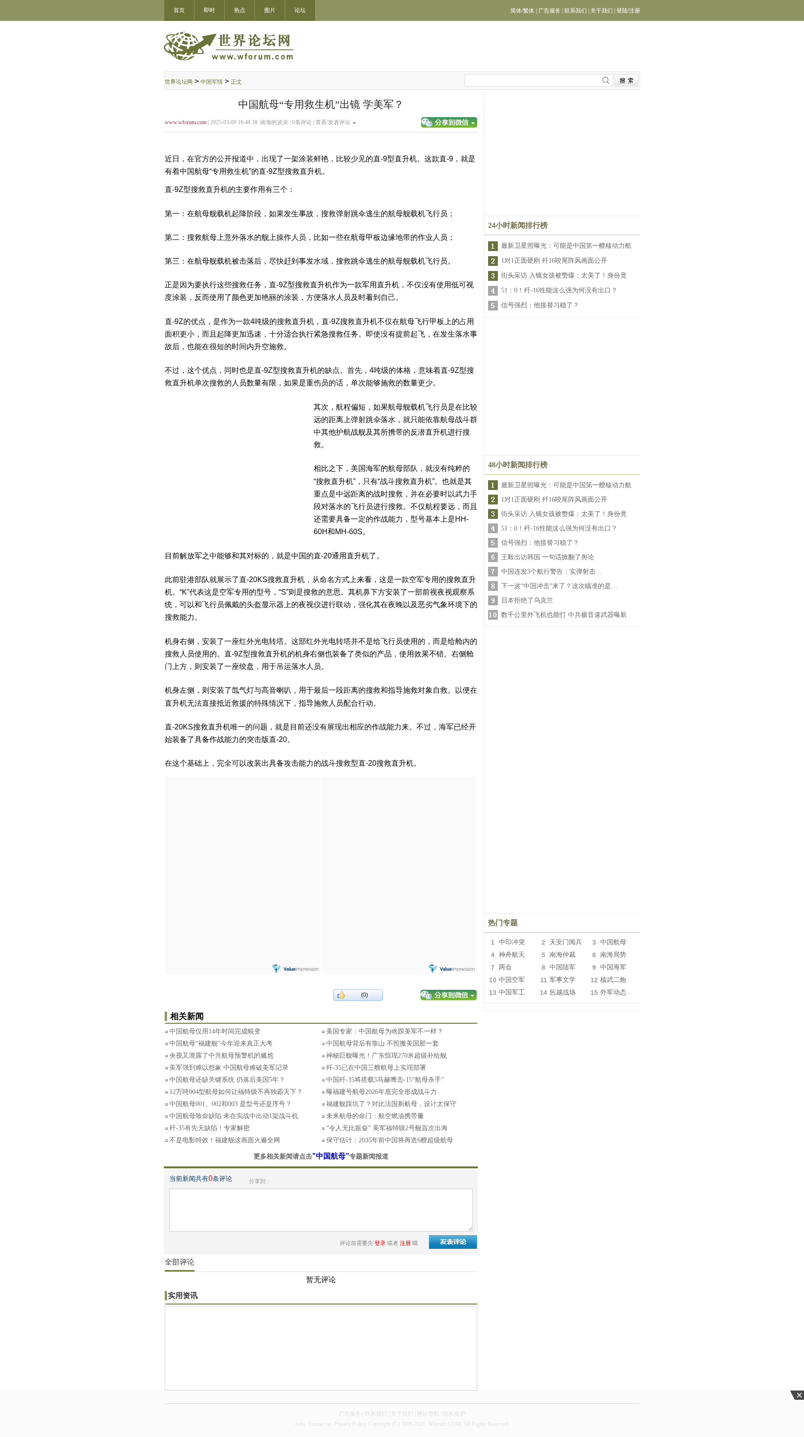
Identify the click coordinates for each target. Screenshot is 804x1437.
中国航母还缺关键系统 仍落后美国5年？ (227, 1079)
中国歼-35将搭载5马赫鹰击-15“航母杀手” (385, 1079)
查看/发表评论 (332, 122)
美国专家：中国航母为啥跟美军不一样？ (384, 1031)
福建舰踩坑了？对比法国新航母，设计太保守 (391, 1103)
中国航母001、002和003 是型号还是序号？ (230, 1103)
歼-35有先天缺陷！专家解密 (209, 1128)
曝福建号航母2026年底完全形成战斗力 (381, 1091)
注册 (405, 1243)
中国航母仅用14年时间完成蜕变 (215, 1031)
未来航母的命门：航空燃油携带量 (375, 1116)
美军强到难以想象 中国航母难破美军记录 (228, 1067)
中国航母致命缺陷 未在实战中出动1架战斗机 (233, 1116)
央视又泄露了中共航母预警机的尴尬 (221, 1055)
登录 (380, 1243)
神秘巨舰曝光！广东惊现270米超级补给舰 (386, 1055)
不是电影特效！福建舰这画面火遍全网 (224, 1140)
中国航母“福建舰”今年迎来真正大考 (221, 1043)
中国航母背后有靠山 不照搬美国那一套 (382, 1043)
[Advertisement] (242, 835)
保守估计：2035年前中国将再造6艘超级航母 (389, 1140)
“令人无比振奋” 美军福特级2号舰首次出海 (387, 1128)
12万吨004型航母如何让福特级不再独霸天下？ (236, 1091)
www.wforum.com (186, 122)
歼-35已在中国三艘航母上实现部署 (376, 1067)
